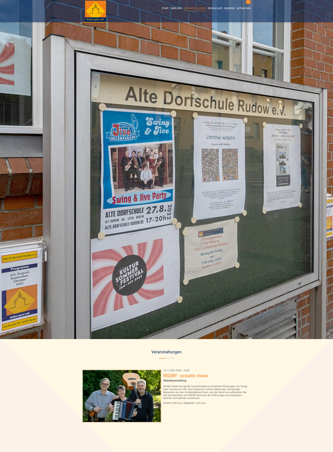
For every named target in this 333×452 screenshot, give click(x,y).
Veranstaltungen (195, 8)
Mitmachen (244, 8)
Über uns (176, 8)
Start (165, 8)
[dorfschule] (95, 11)
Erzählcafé (215, 8)
